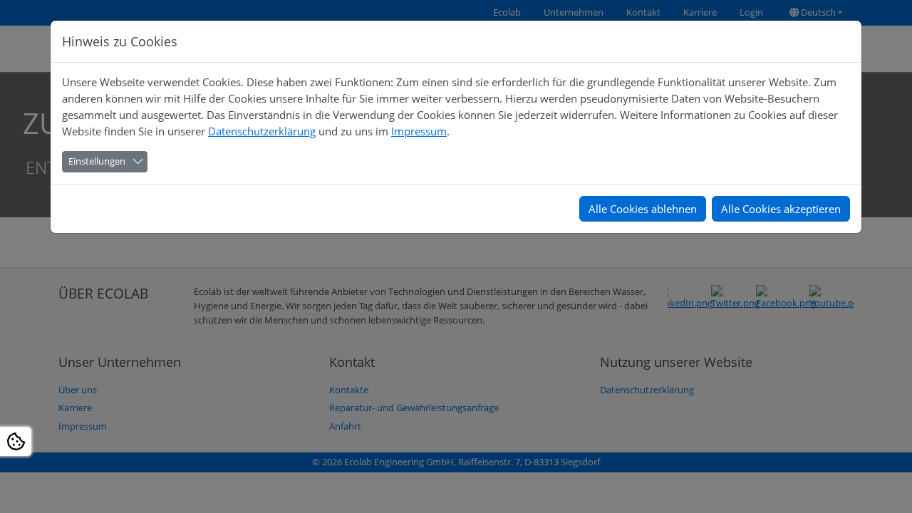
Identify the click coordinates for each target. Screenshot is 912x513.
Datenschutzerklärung (262, 131)
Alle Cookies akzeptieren (781, 209)
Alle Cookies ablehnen (643, 209)
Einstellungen (96, 161)
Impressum (419, 131)
